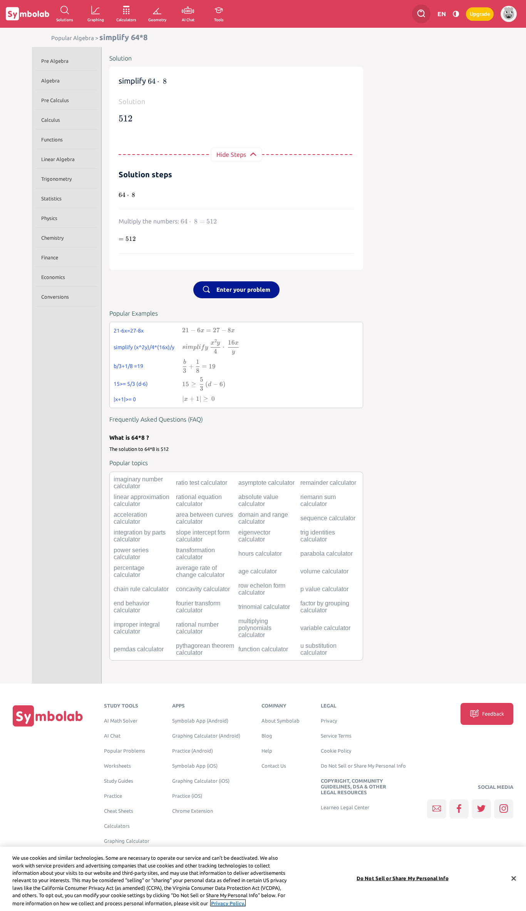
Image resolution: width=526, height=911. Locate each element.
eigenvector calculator (254, 536)
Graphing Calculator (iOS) (200, 781)
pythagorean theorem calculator (205, 649)
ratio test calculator (201, 482)
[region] (263, 879)
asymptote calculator (266, 482)
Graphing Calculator (126, 841)
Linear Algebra (58, 159)
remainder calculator (328, 482)
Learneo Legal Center (345, 807)
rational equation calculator (199, 500)
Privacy (329, 721)
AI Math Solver (120, 721)
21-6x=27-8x (129, 330)
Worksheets (117, 766)
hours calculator (260, 553)
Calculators (117, 826)
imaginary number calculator (138, 482)
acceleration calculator (130, 518)
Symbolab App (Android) (200, 721)
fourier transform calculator (198, 606)
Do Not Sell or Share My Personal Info (363, 766)
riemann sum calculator (318, 500)
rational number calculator (197, 628)
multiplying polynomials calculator (254, 628)
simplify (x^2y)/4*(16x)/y (144, 347)
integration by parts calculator (140, 536)
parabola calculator (326, 553)
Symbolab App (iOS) (195, 766)
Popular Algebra (72, 38)
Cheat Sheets (118, 811)
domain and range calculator (263, 518)
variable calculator (325, 628)
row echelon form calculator (261, 589)
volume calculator (324, 571)
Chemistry (52, 237)
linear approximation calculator (141, 500)
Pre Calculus (55, 100)
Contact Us (273, 766)
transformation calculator (195, 553)
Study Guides (118, 781)
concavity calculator (203, 589)
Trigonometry (56, 179)
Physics (49, 218)
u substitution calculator (318, 649)
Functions (52, 139)
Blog (266, 736)
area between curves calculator (204, 518)
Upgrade (480, 14)
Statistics (51, 198)
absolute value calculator (258, 500)
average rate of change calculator (200, 571)
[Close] (513, 878)
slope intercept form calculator (202, 536)
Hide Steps (231, 154)
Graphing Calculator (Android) (206, 736)
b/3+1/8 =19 (128, 366)
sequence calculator (327, 518)
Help (266, 751)
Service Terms (336, 736)
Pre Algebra (55, 61)
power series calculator (131, 553)
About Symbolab (280, 721)
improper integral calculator (137, 628)
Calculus (50, 120)
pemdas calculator (139, 649)
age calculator (257, 571)
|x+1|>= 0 (125, 399)
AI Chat (112, 736)
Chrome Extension (192, 811)
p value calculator (324, 589)
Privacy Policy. (228, 903)
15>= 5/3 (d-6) (131, 384)
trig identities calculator (317, 536)
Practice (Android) (192, 751)
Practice (113, 796)
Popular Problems (124, 751)
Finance (49, 257)
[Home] (48, 715)
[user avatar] (509, 14)
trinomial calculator (264, 606)
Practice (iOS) (187, 796)
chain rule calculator (141, 589)
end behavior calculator (131, 606)
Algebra (50, 80)
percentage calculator (129, 571)
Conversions (55, 296)
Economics (53, 277)
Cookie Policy (336, 751)
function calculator (263, 649)
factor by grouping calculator (324, 606)
